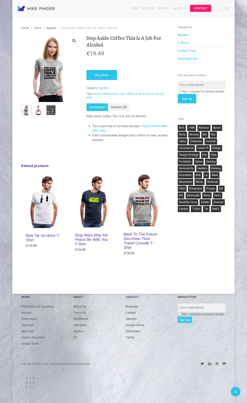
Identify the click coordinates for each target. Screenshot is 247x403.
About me (79, 306)
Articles (26, 312)
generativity (186, 168)
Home (25, 28)
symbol (183, 209)
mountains (185, 182)
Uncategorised (187, 58)
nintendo (212, 182)
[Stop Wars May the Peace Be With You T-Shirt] (93, 200)
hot (157, 94)
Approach (27, 331)
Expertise (27, 325)
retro (217, 195)
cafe (122, 94)
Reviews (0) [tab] (119, 107)
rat (181, 195)
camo (182, 141)
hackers (202, 168)
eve (204, 155)
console (211, 141)
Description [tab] (97, 107)
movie (199, 182)
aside (106, 94)
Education (79, 325)
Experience (80, 319)
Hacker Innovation (33, 337)
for (152, 94)
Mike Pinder (84, 364)
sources (218, 202)
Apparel (51, 28)
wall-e (216, 209)
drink (138, 94)
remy (207, 195)
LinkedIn (131, 319)
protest (210, 189)
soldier (205, 202)
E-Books (183, 43)
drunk (145, 94)
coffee (130, 94)
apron (217, 128)
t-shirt (196, 209)
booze (114, 94)
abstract (204, 128)
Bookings (132, 306)
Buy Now (101, 75)
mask (215, 175)
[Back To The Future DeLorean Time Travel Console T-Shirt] (142, 200)
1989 (192, 128)
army (182, 135)
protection (195, 189)
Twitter (130, 337)
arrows (194, 135)
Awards (78, 331)
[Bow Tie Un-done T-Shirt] (44, 201)
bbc (205, 135)
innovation (185, 175)
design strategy (188, 155)
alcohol (97, 94)
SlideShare (133, 331)
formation (185, 162)
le (206, 175)
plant (182, 189)
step (89, 97)
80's (181, 128)
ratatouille (193, 195)
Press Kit (79, 312)
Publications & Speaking (37, 306)
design (216, 148)
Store (37, 28)
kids (198, 175)
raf (221, 189)
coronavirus (186, 148)
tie (206, 209)
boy (213, 135)
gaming (210, 162)
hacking (216, 168)
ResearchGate (135, 325)
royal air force (188, 202)
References (29, 319)
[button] (227, 8)
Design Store (30, 343)
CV (75, 337)
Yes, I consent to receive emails (203, 91)
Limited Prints (187, 50)
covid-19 (203, 148)
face (214, 155)
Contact (131, 312)
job (162, 94)
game (198, 162)
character (196, 141)
